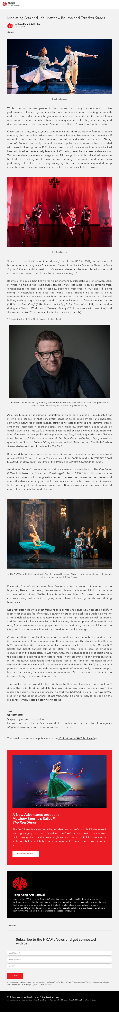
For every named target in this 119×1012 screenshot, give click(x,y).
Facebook (18, 32)
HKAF (11, 4)
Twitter (23, 32)
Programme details (25, 853)
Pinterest (27, 32)
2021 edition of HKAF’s (77, 738)
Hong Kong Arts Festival (28, 24)
